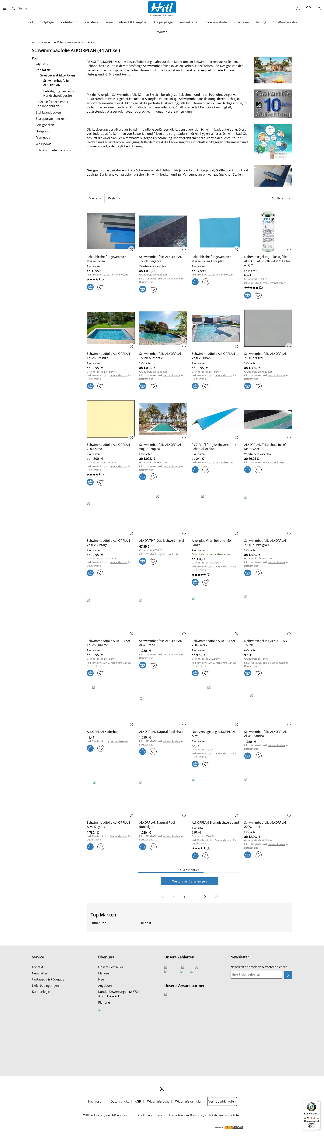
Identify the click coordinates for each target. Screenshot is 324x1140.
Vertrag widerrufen (222, 1101)
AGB (138, 1101)
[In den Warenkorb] (90, 287)
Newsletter (39, 973)
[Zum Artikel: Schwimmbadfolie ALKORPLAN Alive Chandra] (268, 706)
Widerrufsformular (188, 1101)
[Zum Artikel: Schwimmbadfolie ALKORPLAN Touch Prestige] (111, 328)
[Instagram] (162, 1089)
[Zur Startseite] (162, 8)
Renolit (146, 923)
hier (238, 1115)
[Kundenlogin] (298, 8)
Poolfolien (58, 42)
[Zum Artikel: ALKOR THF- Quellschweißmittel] (163, 515)
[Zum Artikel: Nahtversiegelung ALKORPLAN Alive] (216, 706)
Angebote (105, 986)
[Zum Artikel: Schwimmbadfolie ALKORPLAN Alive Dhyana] (111, 797)
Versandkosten (119, 274)
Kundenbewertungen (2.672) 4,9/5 (118, 994)
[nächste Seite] (205, 897)
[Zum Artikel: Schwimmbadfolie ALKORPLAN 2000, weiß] (216, 615)
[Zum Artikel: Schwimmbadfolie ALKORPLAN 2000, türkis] (268, 797)
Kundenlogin (41, 992)
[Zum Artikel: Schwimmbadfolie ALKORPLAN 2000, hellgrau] (268, 328)
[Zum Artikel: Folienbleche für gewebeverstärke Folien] (111, 231)
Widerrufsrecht (158, 1101)
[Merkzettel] (308, 8)
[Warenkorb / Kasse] (319, 8)
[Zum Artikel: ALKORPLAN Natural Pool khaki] (163, 706)
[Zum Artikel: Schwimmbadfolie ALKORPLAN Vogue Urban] (216, 328)
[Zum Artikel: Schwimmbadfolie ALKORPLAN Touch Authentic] (163, 328)
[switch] (311, 1125)
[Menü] (318, 1102)
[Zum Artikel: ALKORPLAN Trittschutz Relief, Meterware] (268, 419)
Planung (104, 1002)
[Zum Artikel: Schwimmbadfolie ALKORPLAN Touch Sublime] (111, 615)
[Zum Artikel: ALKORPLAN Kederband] (111, 706)
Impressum (96, 1101)
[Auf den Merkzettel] (100, 287)
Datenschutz (120, 1101)
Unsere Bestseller (110, 967)
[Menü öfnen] (5, 8)
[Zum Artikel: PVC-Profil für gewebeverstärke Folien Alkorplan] (216, 419)
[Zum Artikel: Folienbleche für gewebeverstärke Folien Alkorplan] (216, 231)
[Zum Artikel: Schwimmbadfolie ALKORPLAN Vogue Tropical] (163, 419)
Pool (47, 42)
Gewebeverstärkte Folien (81, 42)
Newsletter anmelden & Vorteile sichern (259, 967)
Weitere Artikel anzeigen (189, 881)
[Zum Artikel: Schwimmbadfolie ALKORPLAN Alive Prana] (163, 615)
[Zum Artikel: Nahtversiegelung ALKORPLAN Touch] (268, 615)
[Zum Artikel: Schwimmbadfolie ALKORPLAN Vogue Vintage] (111, 515)
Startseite (37, 42)
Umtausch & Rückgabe (48, 979)
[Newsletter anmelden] (288, 975)
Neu (101, 979)
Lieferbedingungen (45, 986)
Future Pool (99, 923)
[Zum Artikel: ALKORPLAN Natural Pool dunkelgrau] (163, 797)
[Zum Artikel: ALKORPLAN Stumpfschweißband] (216, 797)
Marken (103, 973)
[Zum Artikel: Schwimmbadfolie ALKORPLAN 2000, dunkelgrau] (268, 515)
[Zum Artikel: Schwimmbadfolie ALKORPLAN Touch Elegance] (163, 231)
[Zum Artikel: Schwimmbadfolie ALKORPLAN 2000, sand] (111, 419)
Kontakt (37, 967)
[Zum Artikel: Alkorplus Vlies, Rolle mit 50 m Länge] (216, 515)
